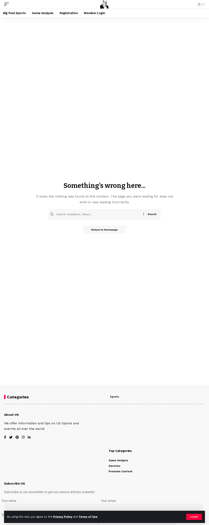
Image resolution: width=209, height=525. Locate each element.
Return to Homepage (104, 229)
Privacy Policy (62, 516)
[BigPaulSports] (104, 4)
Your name (9, 501)
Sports (114, 396)
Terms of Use (88, 516)
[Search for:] (99, 214)
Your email (108, 501)
